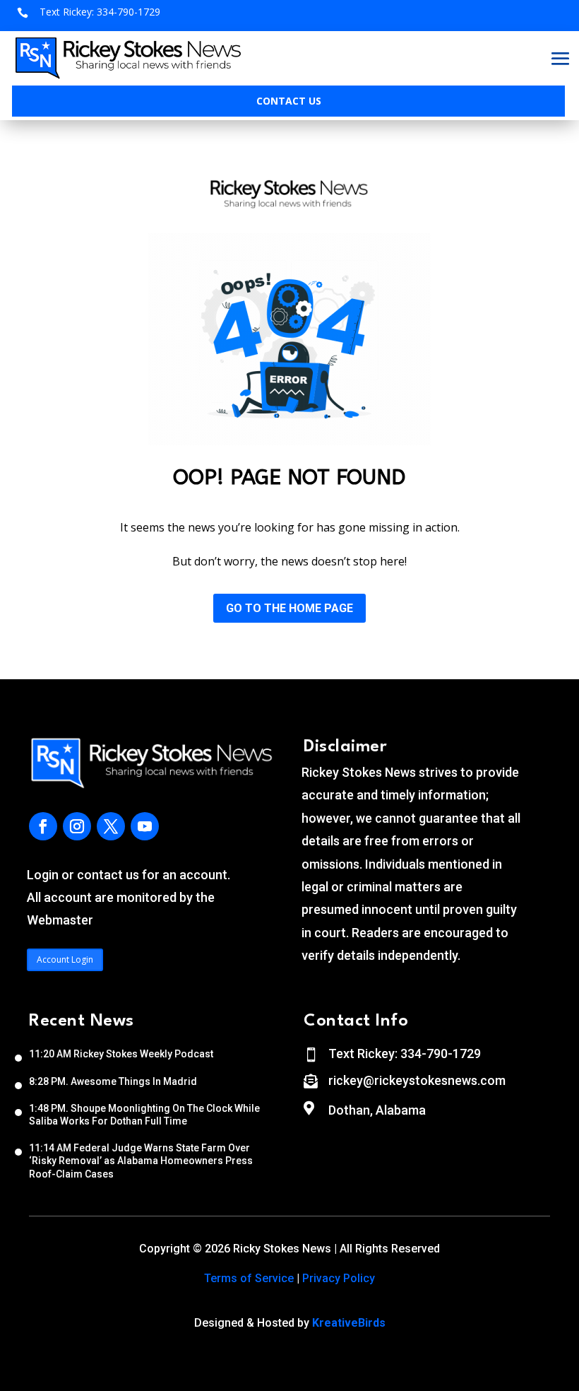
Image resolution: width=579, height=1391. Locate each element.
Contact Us (288, 100)
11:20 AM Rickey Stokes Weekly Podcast (121, 1054)
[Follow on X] (111, 826)
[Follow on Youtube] (145, 826)
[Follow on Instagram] (77, 826)
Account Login (65, 959)
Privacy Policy (338, 1278)
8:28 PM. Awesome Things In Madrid (113, 1081)
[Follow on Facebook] (43, 826)
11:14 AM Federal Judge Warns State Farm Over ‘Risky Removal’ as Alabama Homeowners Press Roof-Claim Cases (141, 1160)
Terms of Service (249, 1278)
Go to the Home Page (289, 608)
